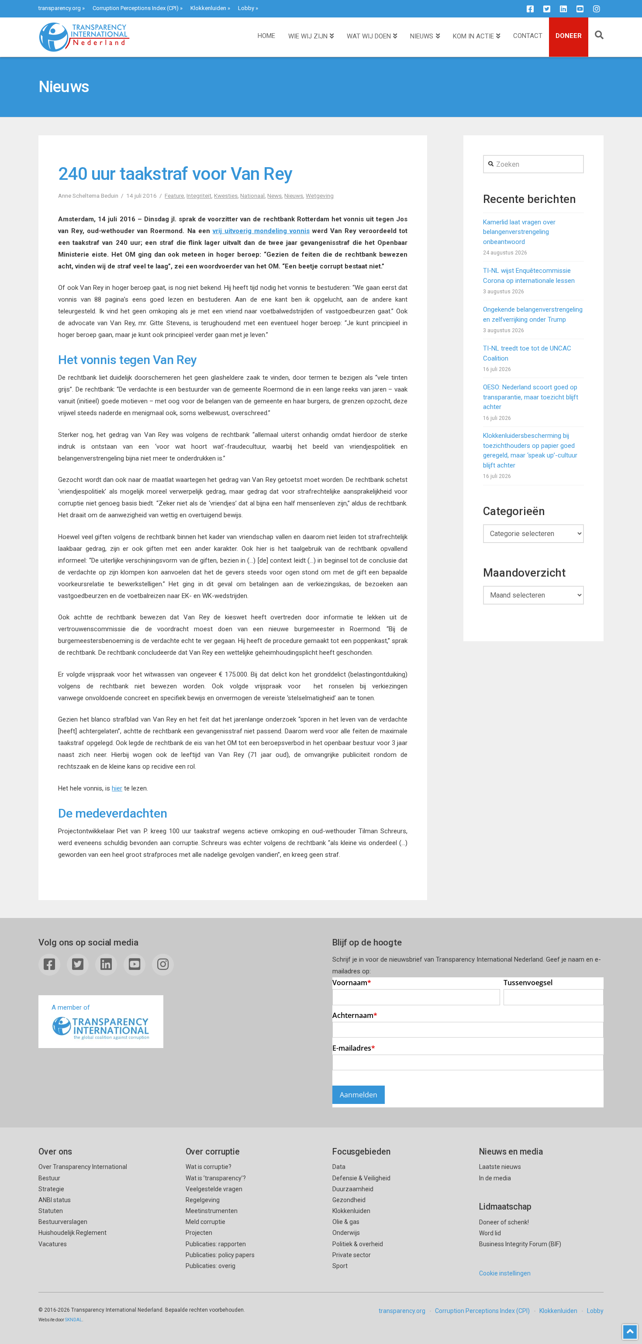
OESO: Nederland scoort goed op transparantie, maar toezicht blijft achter (530, 397)
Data (338, 1166)
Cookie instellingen (505, 1273)
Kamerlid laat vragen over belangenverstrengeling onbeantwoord (519, 232)
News (274, 195)
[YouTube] (580, 9)
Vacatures (52, 1244)
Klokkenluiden (208, 8)
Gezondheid (349, 1199)
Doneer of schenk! (504, 1222)
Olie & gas (345, 1221)
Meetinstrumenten (212, 1210)
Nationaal (252, 195)
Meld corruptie (205, 1221)
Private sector (351, 1254)
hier (117, 788)
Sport (340, 1265)
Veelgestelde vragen (214, 1189)
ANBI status (54, 1199)
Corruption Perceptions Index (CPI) (136, 8)
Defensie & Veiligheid (361, 1178)
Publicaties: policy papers (220, 1254)
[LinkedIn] (563, 9)
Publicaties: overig (210, 1265)
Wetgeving (320, 195)
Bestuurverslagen (62, 1221)
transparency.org (59, 8)
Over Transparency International (82, 1166)
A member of (71, 1007)
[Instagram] (597, 9)
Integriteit (198, 195)
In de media (495, 1178)
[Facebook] (530, 9)
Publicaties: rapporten (216, 1244)
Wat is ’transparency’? (216, 1178)
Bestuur (49, 1178)
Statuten (50, 1210)
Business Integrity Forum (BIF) (520, 1244)
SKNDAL (73, 1319)
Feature (174, 195)
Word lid (490, 1233)
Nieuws (293, 195)
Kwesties (226, 195)
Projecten (199, 1232)
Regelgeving (203, 1199)
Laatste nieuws (500, 1166)
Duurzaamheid (352, 1189)
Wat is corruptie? (208, 1166)
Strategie (51, 1189)
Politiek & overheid (357, 1244)
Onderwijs (346, 1232)
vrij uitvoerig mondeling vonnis (261, 231)
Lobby (246, 8)
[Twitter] (547, 9)
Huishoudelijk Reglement (72, 1232)
